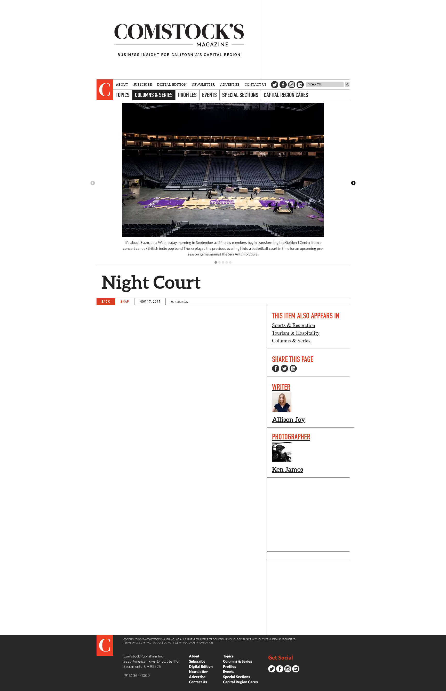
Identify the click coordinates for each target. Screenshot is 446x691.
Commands (4, 687)
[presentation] (105, 89)
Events (209, 95)
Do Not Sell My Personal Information (188, 642)
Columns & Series (154, 95)
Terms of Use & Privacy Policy (142, 642)
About (122, 84)
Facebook (283, 84)
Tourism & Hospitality (296, 332)
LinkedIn (300, 84)
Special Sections (240, 95)
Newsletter (203, 84)
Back (105, 301)
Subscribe (142, 84)
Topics (123, 95)
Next (353, 183)
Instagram (291, 84)
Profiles (187, 95)
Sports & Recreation (293, 325)
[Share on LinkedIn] (293, 368)
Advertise (230, 84)
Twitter (274, 84)
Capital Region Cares (286, 95)
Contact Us (256, 84)
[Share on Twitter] (284, 368)
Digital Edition (172, 84)
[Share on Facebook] (275, 368)
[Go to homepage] (179, 40)
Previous (92, 183)
